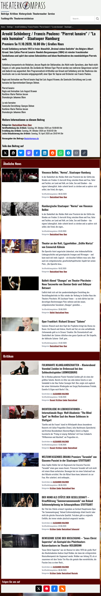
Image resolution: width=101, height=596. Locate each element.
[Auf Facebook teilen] (37, 153)
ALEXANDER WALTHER (61, 393)
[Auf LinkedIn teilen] (45, 153)
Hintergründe (25, 13)
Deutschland (17, 124)
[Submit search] (97, 18)
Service (51, 13)
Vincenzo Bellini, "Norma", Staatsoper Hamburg (66, 172)
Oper (30, 124)
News (25, 124)
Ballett (52, 312)
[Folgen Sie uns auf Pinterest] (46, 589)
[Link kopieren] (84, 153)
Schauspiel (75, 529)
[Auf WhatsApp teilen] (60, 153)
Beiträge (5, 13)
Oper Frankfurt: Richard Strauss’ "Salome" (64, 321)
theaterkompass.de (31, 138)
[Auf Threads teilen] (13, 153)
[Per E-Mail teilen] (76, 153)
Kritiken (14, 13)
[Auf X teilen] (5, 153)
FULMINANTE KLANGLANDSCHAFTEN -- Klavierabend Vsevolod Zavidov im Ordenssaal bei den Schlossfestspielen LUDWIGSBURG (68, 368)
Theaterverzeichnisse (24, 18)
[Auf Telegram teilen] (68, 153)
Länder (65, 400)
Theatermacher (40, 13)
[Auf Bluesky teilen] (21, 153)
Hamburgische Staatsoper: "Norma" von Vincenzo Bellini (67, 208)
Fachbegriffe (7, 18)
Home (3, 26)
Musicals (74, 573)
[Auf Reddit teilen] (52, 153)
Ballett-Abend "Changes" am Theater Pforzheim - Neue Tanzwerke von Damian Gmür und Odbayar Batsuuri (67, 284)
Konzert (52, 400)
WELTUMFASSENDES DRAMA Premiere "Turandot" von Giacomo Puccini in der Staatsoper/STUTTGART (69, 458)
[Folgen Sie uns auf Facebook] (54, 589)
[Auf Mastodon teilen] (29, 153)
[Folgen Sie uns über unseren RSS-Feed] (62, 589)
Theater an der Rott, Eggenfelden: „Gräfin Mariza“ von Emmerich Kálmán (67, 245)
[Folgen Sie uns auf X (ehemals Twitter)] (39, 589)
